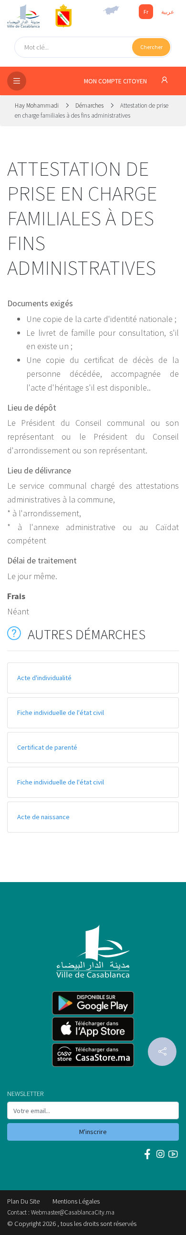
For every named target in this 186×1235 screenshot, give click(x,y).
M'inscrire (93, 1131)
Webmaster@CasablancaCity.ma (72, 1212)
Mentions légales (76, 1201)
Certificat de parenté (47, 747)
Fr (146, 11)
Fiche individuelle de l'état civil (60, 712)
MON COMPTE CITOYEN (116, 81)
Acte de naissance (43, 817)
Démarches (89, 105)
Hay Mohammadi (37, 105)
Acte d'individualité (44, 677)
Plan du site (23, 1201)
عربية (167, 11)
